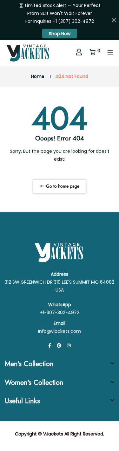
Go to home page (62, 186)
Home (37, 76)
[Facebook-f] (50, 345)
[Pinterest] (59, 345)
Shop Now (59, 33)
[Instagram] (68, 345)
